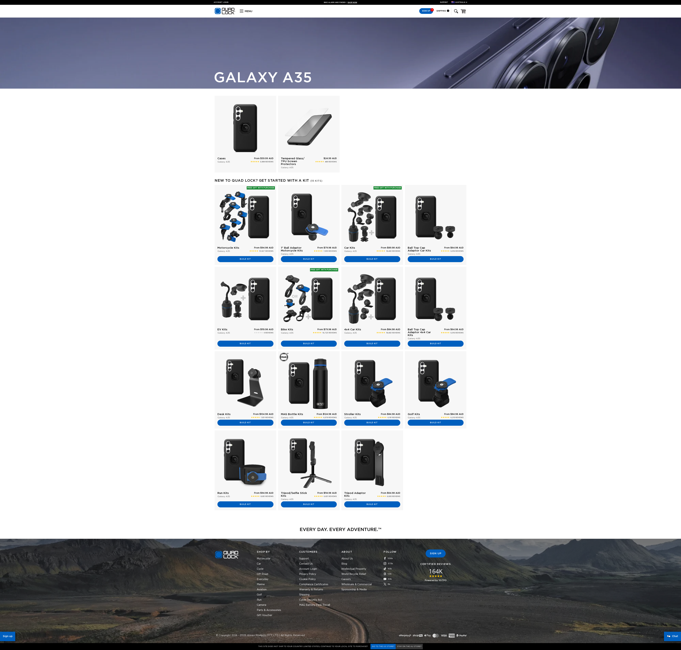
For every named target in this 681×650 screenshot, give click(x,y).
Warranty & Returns (311, 589)
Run (259, 600)
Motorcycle (263, 558)
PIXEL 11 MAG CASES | (340, 2)
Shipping (441, 11)
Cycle (260, 569)
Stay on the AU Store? (409, 646)
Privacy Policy (307, 574)
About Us (347, 558)
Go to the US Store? (383, 646)
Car (259, 564)
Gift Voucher (264, 615)
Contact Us (306, 564)
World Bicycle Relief (353, 574)
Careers (346, 579)
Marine (261, 584)
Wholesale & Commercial (356, 584)
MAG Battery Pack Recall (314, 605)
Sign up (7, 636)
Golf (259, 595)
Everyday (262, 579)
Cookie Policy (307, 579)
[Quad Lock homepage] (225, 13)
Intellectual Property (353, 569)
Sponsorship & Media (354, 589)
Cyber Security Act (310, 600)
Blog (344, 564)
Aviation (262, 589)
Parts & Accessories (269, 610)
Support (444, 2)
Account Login (308, 569)
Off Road (262, 574)
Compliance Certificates (313, 584)
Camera (261, 605)
